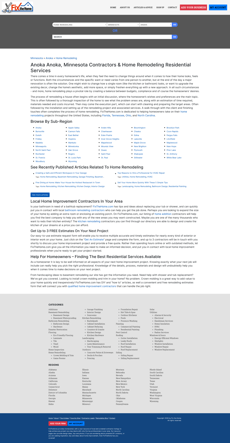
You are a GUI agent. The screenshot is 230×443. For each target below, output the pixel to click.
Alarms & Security (163, 315)
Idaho (51, 404)
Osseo (104, 150)
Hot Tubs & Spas (128, 312)
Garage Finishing (86, 177)
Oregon (119, 401)
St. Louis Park (74, 157)
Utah (152, 384)
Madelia (39, 142)
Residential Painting (177, 186)
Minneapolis (41, 146)
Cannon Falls (74, 131)
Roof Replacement (129, 349)
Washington (155, 392)
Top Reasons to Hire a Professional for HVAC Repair (141, 173)
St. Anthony (172, 154)
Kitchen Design (83, 186)
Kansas (85, 378)
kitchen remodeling (89, 221)
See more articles (40, 195)
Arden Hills (106, 127)
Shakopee (138, 154)
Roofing (119, 335)
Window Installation (164, 344)
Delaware (53, 389)
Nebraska (120, 372)
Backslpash (92, 321)
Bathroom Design (160, 186)
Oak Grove (73, 150)
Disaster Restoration (58, 329)
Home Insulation (162, 323)
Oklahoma (120, 398)
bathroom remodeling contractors (85, 210)
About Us (125, 7)
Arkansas (53, 378)
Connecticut (54, 387)
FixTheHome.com (103, 206)
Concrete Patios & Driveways (100, 352)
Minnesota (37, 58)
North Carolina (146, 115)
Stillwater (138, 157)
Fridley (39, 139)
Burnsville (40, 131)
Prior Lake (171, 150)
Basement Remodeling (68, 177)
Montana (120, 369)
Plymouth (138, 150)
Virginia (153, 389)
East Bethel (73, 135)
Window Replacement (165, 349)
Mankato (72, 142)
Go (174, 24)
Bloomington (139, 127)
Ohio (128, 115)
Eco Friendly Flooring (63, 335)
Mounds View (107, 146)
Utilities (125, 177)
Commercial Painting (130, 326)
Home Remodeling (66, 58)
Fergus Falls (172, 135)
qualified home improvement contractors (92, 286)
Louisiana (86, 384)
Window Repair (162, 346)
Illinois (85, 369)
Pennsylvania (122, 404)
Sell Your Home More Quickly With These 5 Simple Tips (143, 182)
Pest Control (121, 332)
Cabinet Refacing (95, 326)
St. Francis (40, 157)
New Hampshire (123, 378)
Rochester (40, 154)
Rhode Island (156, 369)
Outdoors (86, 349)
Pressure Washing (129, 321)
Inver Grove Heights (110, 139)
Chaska (137, 131)
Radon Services (162, 332)
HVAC (150, 177)
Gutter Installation (129, 338)
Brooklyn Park (173, 127)
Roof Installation (128, 344)
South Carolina (156, 372)
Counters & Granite (95, 329)
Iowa (84, 375)
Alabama (53, 369)
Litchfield (171, 139)
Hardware (57, 326)
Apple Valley (74, 127)
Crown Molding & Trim (63, 355)
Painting (120, 323)
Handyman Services (164, 321)
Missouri (86, 404)
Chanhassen (106, 131)
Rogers (71, 154)
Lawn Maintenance (96, 344)
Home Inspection (56, 349)
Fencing (91, 358)
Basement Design (102, 177)
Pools (123, 318)
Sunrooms (91, 315)
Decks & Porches (94, 355)
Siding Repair (127, 355)
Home (113, 7)
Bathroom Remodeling (59, 321)
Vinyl (55, 344)
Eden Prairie (106, 135)
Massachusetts (89, 392)
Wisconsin (154, 398)
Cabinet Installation (96, 323)
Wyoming (72, 161)
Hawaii (52, 401)
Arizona (52, 375)
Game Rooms (59, 358)
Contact (172, 7)
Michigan (86, 395)
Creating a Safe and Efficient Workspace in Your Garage (61, 173)
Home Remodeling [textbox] (62, 25)
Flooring (52, 332)
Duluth (38, 135)
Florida (106, 115)
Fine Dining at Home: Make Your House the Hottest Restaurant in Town (68, 182)
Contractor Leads (88, 418)
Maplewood (172, 142)
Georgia (52, 398)
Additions (53, 309)
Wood (55, 346)
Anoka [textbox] (144, 25)
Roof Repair (126, 346)
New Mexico (121, 384)
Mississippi (87, 401)
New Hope (171, 146)
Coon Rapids (172, 131)
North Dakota (122, 392)
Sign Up (160, 7)
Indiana (85, 372)
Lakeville (138, 139)
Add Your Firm (58, 423)
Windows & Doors (158, 335)
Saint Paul (105, 154)
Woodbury (40, 161)
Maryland (86, 389)
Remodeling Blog (102, 418)
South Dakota (156, 375)
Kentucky (86, 381)
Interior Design (98, 186)
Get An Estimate (94, 239)
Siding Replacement (130, 358)
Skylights (159, 341)
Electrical (159, 318)
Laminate (57, 338)
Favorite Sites (75, 418)
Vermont (154, 387)
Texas (152, 381)
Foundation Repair (129, 309)
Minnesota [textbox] (113, 25)
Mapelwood (106, 142)
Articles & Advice (143, 7)
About (56, 418)
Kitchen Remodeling (67, 186)
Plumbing (159, 329)
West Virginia (156, 395)
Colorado (53, 384)
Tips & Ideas (64, 418)
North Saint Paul (43, 150)
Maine (85, 387)
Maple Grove (140, 142)
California (53, 381)
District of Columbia (58, 392)
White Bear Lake (174, 157)
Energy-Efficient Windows (166, 338)
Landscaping (127, 186)
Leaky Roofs (126, 341)
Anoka (49, 58)
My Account (218, 7)
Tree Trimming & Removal (99, 346)
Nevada (119, 375)
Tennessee (118, 115)
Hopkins (72, 139)
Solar (152, 309)
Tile (55, 341)
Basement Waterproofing (64, 318)
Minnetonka (73, 146)
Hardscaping (93, 341)
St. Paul (104, 157)
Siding (119, 352)
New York (120, 387)
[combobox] (79, 24)
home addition (163, 213)
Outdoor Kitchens (129, 315)
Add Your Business (193, 7)
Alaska (52, 372)
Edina (136, 135)
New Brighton (140, 146)
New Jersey (121, 381)
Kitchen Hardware (95, 335)
